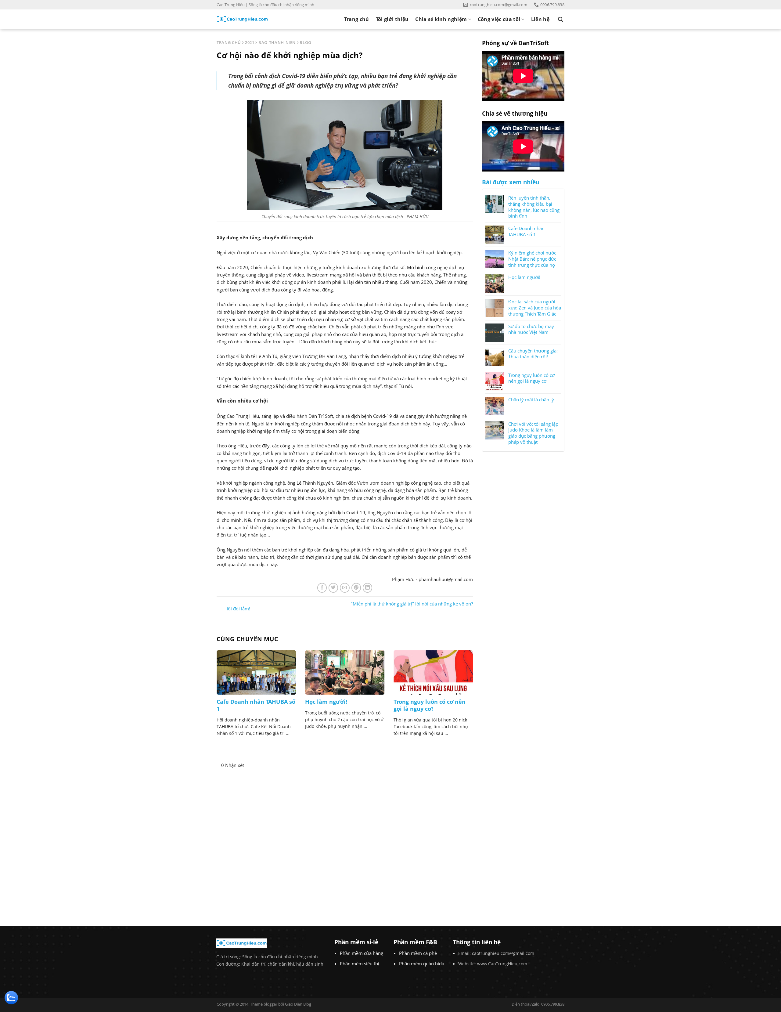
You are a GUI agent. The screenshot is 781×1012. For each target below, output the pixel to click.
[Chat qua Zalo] (11, 997)
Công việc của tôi (499, 19)
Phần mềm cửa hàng (361, 953)
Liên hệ (540, 19)
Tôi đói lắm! (238, 608)
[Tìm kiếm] (560, 19)
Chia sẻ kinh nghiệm (441, 19)
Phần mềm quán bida (421, 963)
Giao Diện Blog (298, 1004)
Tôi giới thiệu (392, 19)
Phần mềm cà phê (418, 953)
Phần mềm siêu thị (359, 963)
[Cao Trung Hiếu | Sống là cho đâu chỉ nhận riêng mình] (242, 19)
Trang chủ (356, 19)
